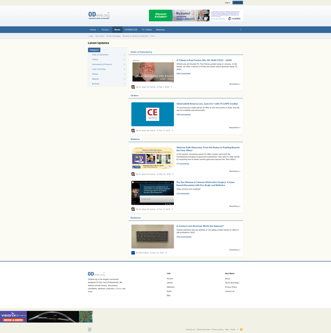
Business (95, 84)
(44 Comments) (183, 114)
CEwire (95, 74)
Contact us (229, 291)
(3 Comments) (182, 193)
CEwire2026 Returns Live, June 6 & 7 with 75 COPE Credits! (207, 103)
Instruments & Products (102, 64)
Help (227, 329)
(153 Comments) (183, 237)
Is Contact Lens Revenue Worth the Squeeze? (200, 226)
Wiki (168, 295)
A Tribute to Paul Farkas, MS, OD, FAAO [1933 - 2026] (204, 60)
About (227, 278)
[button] (98, 29)
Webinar (95, 79)
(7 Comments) (182, 164)
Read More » (234, 84)
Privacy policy (231, 287)
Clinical (95, 59)
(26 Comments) (183, 73)
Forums (170, 278)
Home (232, 329)
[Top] (237, 329)
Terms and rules (232, 283)
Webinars (171, 287)
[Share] (171, 87)
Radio (169, 291)
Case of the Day (99, 69)
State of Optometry (100, 54)
